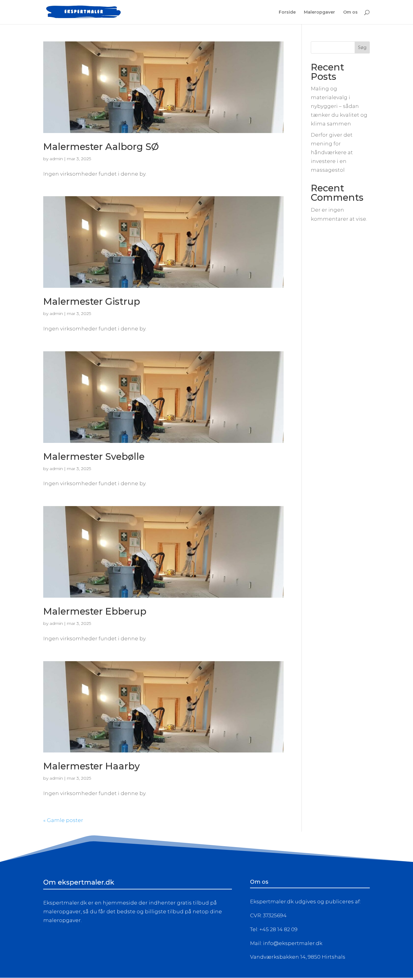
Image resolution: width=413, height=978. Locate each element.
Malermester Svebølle (94, 456)
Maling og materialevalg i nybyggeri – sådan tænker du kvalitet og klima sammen (339, 106)
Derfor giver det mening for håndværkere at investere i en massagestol (332, 152)
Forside (287, 12)
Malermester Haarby (91, 766)
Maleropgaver (319, 12)
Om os (350, 12)
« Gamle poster (63, 820)
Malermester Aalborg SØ (101, 146)
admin (56, 158)
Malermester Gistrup (91, 301)
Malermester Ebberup (94, 611)
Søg (362, 47)
